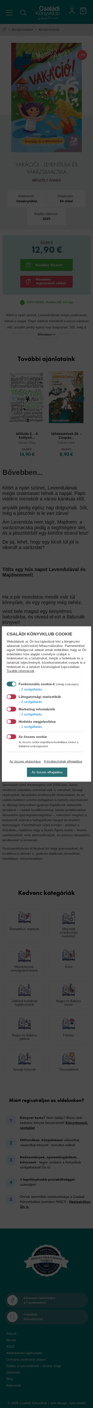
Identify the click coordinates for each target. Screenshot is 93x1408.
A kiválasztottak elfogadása (63, 761)
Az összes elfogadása (47, 772)
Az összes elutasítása (25, 761)
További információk (20, 671)
